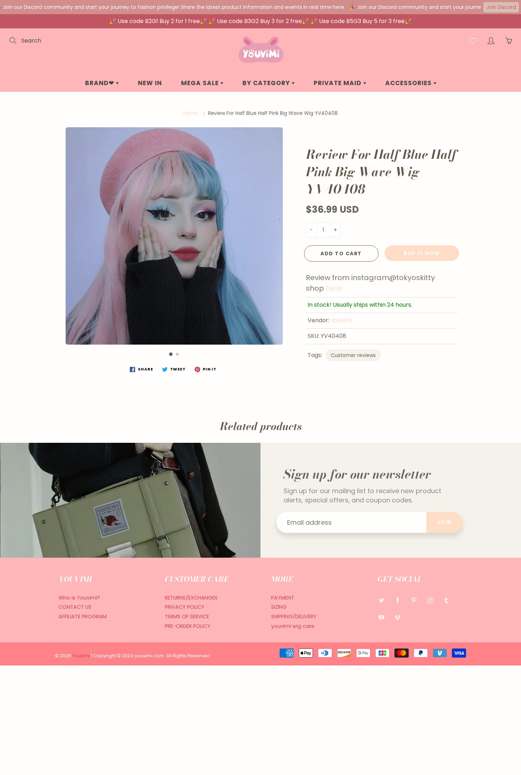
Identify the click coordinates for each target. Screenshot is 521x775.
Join (444, 522)
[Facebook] (397, 600)
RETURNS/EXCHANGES (191, 597)
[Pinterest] (414, 600)
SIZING (279, 606)
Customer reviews (353, 355)
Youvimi (341, 320)
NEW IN (150, 83)
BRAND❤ (100, 83)
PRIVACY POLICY (185, 606)
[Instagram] (430, 600)
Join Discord (501, 7)
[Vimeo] (397, 617)
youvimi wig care (292, 626)
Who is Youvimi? (79, 597)
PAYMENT (282, 597)
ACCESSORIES (409, 83)
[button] (171, 354)
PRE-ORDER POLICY (188, 626)
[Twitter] (381, 600)
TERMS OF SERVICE (187, 616)
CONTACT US (74, 606)
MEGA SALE (200, 83)
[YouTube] (381, 617)
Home (190, 113)
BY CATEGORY (267, 83)
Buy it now (422, 253)
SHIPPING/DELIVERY (293, 616)
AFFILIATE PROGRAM (82, 616)
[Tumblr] (446, 600)
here (334, 288)
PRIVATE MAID (338, 83)
